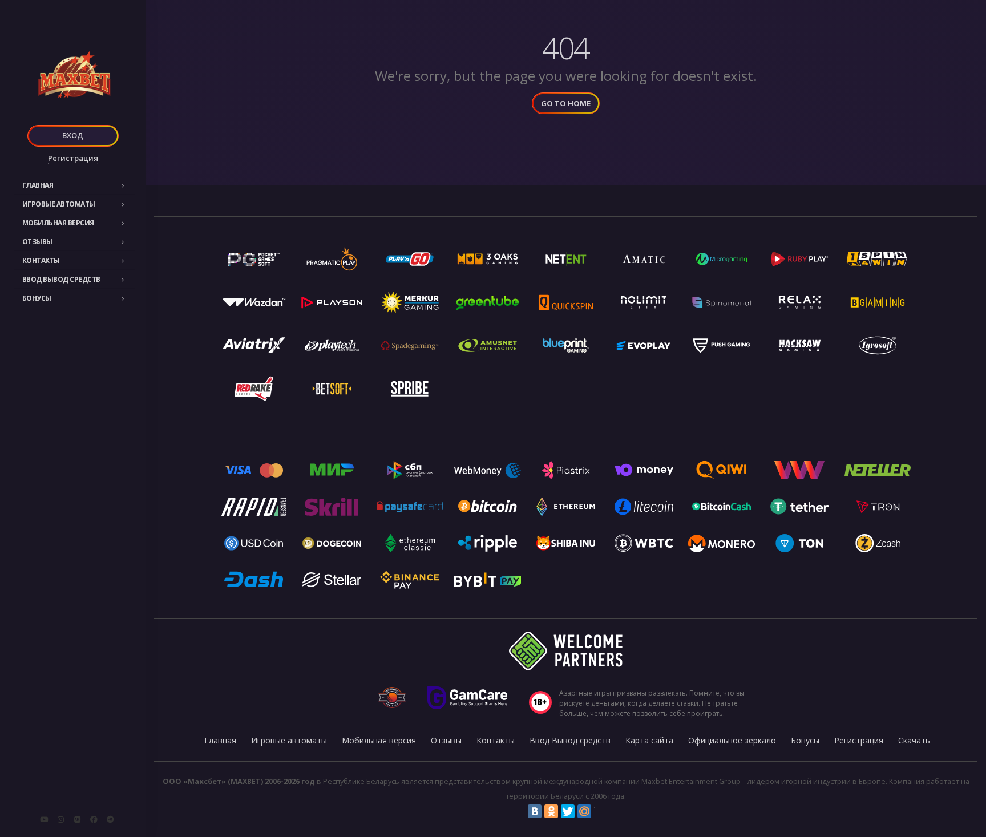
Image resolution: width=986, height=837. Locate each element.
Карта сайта (649, 740)
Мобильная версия (58, 223)
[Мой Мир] (584, 811)
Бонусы (36, 298)
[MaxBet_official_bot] (110, 819)
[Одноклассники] (551, 811)
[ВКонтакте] (535, 811)
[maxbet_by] (60, 819)
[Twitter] (568, 811)
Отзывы (37, 241)
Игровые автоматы (58, 204)
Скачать (914, 740)
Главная (38, 185)
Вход (72, 135)
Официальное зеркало (732, 740)
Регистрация (73, 158)
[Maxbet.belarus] (94, 819)
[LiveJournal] (601, 811)
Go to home (566, 103)
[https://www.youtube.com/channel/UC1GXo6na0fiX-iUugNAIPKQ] (44, 819)
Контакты (41, 260)
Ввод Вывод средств (61, 279)
